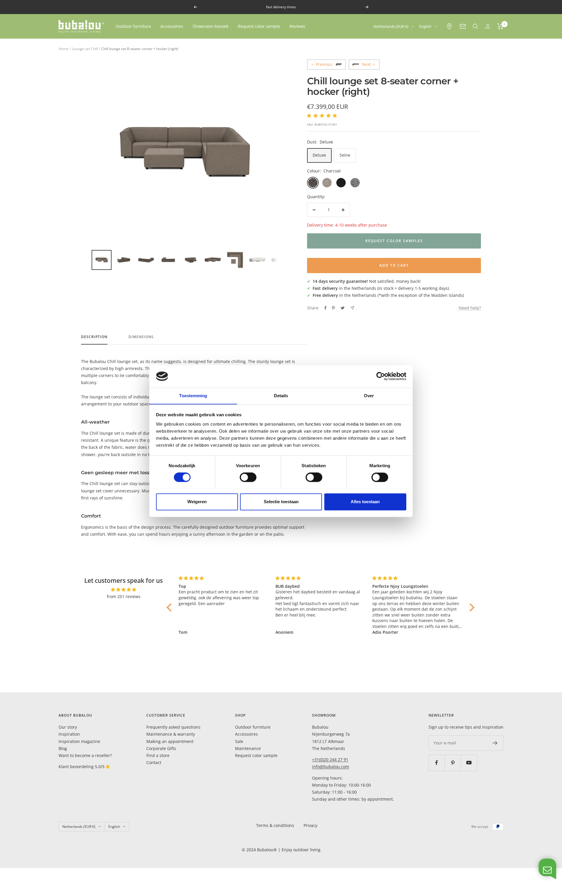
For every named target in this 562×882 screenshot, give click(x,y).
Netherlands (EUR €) (390, 26)
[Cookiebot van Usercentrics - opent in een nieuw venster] (380, 376)
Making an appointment (169, 741)
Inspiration (69, 734)
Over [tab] (369, 395)
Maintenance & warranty (170, 734)
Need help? (470, 308)
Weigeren (197, 501)
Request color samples (394, 240)
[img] (123, 589)
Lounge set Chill (85, 48)
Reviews (297, 26)
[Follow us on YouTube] (469, 763)
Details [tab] (281, 395)
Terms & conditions (275, 825)
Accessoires (246, 734)
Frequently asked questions (173, 727)
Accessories (171, 26)
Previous (324, 64)
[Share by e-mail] (352, 308)
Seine (345, 155)
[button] (171, 607)
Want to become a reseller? (85, 755)
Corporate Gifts (161, 748)
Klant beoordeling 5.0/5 (82, 766)
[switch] (248, 477)
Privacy (310, 825)
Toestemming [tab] (193, 395)
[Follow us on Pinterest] (453, 763)
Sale (239, 741)
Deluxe (319, 155)
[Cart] (500, 26)
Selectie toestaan (281, 501)
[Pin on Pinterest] (333, 308)
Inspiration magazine (79, 741)
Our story (68, 727)
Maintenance (248, 748)
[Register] (495, 743)
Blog (63, 748)
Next (366, 64)
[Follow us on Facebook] (437, 763)
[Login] (487, 26)
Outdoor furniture (133, 26)
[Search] (475, 26)
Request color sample (259, 26)
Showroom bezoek (210, 26)
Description (94, 337)
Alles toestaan (365, 501)
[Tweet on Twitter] (342, 308)
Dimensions (141, 337)
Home (63, 48)
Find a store (157, 755)
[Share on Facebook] (325, 308)
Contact (153, 762)
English (425, 26)
